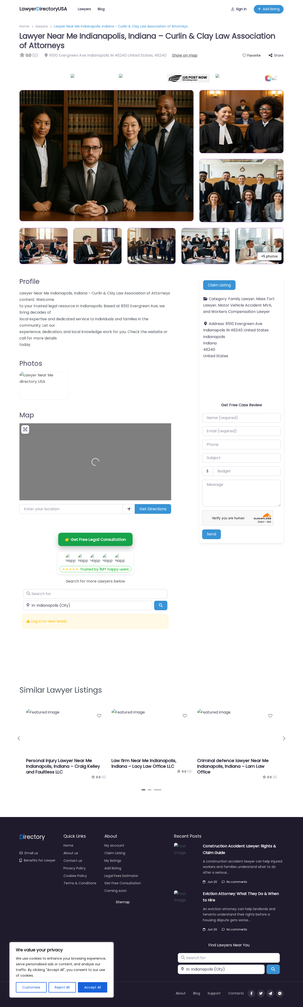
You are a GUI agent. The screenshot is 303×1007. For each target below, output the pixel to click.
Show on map (184, 55)
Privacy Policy (74, 868)
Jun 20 (212, 882)
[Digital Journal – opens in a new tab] (76, 78)
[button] (19, 738)
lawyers (42, 26)
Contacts (236, 993)
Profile (29, 281)
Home (24, 26)
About (181, 993)
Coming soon (115, 890)
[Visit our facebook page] (251, 993)
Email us (31, 853)
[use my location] (129, 509)
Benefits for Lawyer (39, 860)
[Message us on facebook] (280, 993)
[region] (61, 970)
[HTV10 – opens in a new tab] (124, 78)
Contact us (72, 860)
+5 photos (269, 256)
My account (114, 845)
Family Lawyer (241, 299)
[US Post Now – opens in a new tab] (173, 78)
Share (279, 55)
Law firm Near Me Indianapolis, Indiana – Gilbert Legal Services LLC (64, 763)
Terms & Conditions (79, 883)
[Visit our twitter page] (261, 993)
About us (70, 853)
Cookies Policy (75, 875)
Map (26, 415)
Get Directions (152, 509)
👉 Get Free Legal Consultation (95, 539)
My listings (112, 860)
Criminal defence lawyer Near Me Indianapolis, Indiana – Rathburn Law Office (150, 766)
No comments (237, 882)
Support (214, 993)
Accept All (92, 987)
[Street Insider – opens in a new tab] (28, 78)
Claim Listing (219, 285)
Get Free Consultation (122, 883)
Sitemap (123, 902)
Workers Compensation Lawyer (240, 311)
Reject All (62, 987)
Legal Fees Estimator (121, 875)
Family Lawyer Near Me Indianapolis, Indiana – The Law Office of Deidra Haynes (235, 766)
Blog (101, 9)
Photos (30, 363)
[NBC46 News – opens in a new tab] (258, 78)
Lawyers (84, 9)
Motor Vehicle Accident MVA (244, 305)
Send (211, 534)
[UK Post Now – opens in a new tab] (221, 78)
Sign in (241, 9)
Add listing (271, 9)
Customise (31, 987)
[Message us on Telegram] (270, 993)
